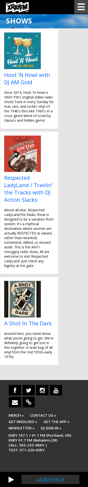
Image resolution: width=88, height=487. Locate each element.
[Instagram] (42, 390)
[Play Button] (11, 479)
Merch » (16, 415)
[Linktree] (28, 402)
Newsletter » (21, 427)
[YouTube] (56, 390)
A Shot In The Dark (28, 323)
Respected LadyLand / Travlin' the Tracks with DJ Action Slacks (28, 188)
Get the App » (56, 421)
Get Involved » (23, 421)
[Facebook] (15, 390)
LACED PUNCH (50, 479)
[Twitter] (28, 390)
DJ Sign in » (51, 427)
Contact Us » (43, 415)
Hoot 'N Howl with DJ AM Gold (27, 78)
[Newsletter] (15, 402)
